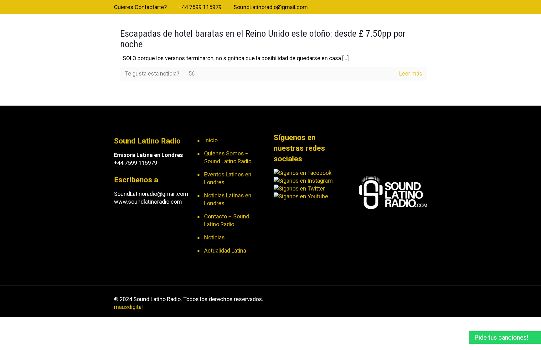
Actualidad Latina (225, 250)
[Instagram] (423, 7)
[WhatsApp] (390, 7)
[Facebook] (398, 7)
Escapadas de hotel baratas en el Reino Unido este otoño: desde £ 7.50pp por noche (262, 39)
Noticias (214, 237)
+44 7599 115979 (200, 7)
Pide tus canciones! (501, 337)
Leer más (410, 73)
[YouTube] (415, 7)
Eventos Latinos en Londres (227, 178)
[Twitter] (407, 7)
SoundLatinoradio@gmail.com (271, 7)
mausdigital (128, 307)
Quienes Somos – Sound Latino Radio (227, 157)
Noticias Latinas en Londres (227, 199)
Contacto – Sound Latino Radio (226, 220)
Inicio (211, 140)
